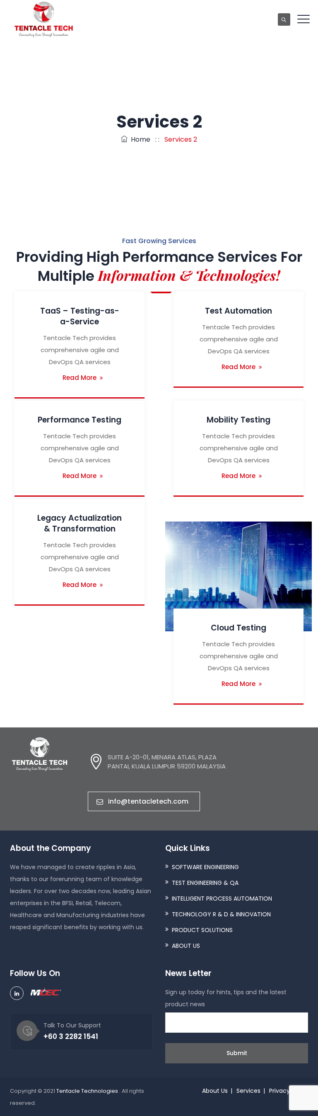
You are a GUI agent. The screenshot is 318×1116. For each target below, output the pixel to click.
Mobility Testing (238, 419)
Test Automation (238, 310)
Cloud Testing (238, 627)
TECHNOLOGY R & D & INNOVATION (221, 914)
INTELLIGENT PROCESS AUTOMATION (222, 898)
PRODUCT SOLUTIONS (202, 930)
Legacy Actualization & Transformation (79, 523)
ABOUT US (186, 946)
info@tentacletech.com (148, 801)
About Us (215, 1091)
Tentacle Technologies (87, 1091)
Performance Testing (79, 419)
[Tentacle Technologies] (43, 19)
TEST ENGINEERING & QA (205, 883)
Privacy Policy (288, 1091)
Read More (79, 377)
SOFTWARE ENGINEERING (205, 867)
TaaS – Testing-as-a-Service (79, 316)
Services (248, 1091)
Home (139, 139)
